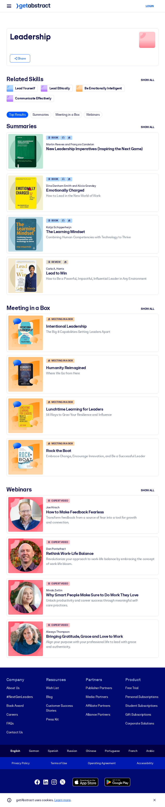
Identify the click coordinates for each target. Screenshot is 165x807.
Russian (72, 750)
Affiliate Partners (98, 706)
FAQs (9, 723)
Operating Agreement (102, 763)
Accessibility (145, 763)
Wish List (52, 688)
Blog (49, 697)
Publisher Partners (99, 688)
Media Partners (97, 697)
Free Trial (131, 688)
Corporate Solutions (139, 723)
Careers (12, 714)
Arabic (150, 750)
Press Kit (52, 719)
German (34, 750)
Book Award (15, 706)
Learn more (62, 800)
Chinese (91, 750)
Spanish (53, 750)
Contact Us (14, 732)
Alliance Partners (98, 714)
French (133, 750)
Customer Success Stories (59, 708)
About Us (13, 688)
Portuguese (112, 750)
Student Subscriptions (141, 706)
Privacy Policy (21, 763)
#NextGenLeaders (19, 697)
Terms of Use (59, 763)
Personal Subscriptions (141, 697)
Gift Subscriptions (138, 714)
